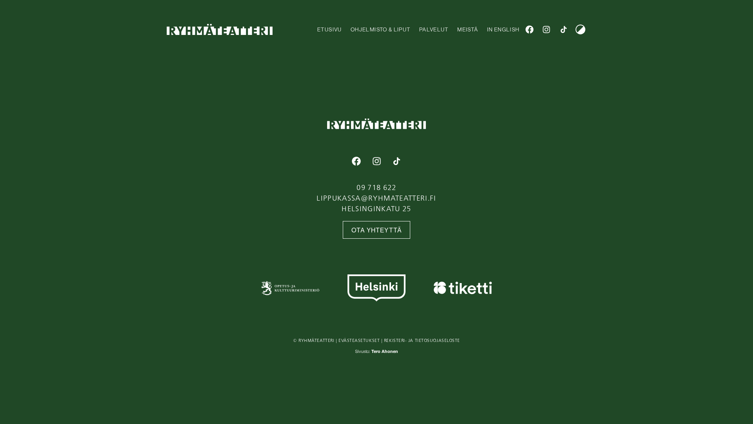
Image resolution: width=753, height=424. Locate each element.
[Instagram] (546, 29)
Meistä (467, 29)
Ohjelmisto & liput (380, 29)
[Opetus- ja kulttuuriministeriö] (290, 287)
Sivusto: (376, 352)
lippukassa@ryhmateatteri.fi (376, 198)
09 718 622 (376, 187)
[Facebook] (530, 29)
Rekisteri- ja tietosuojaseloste (422, 340)
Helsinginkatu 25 (376, 208)
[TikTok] (563, 29)
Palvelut (434, 29)
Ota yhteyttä (376, 230)
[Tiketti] (463, 287)
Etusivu (329, 29)
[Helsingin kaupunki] (376, 287)
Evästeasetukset (359, 340)
